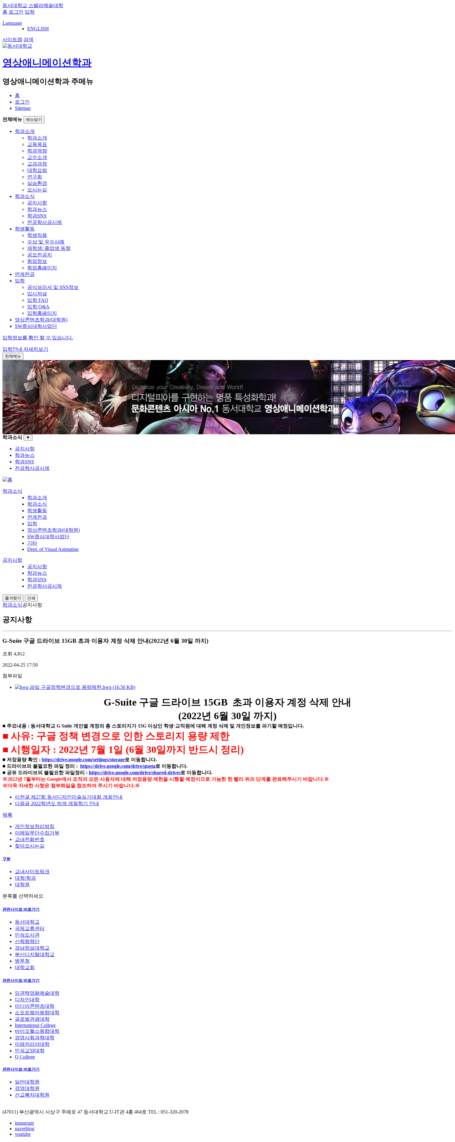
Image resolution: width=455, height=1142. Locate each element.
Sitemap (23, 108)
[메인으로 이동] (7, 479)
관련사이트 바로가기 (21, 909)
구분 (6, 859)
